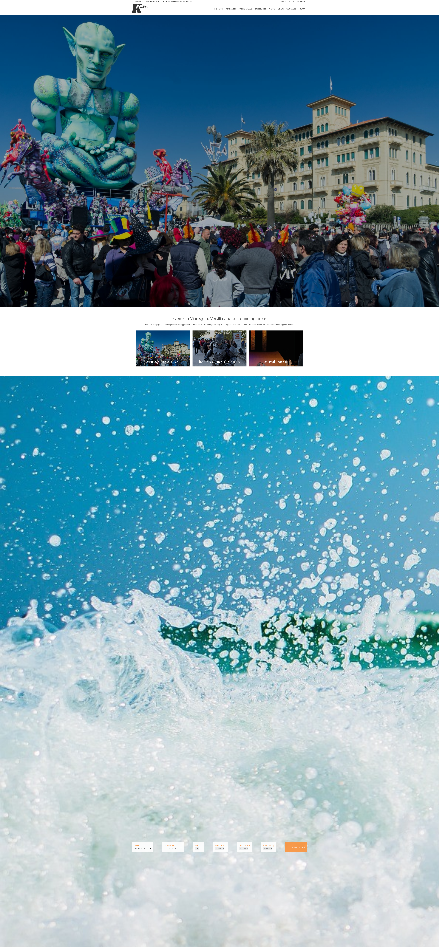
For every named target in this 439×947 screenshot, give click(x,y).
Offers (281, 9)
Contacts (291, 9)
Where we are (246, 9)
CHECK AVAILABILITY (296, 847)
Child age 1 (220, 846)
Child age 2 (244, 846)
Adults (198, 846)
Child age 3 (268, 846)
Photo (272, 9)
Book (302, 9)
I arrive (137, 846)
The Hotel (218, 9)
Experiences (260, 9)
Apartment (231, 9)
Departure (169, 846)
